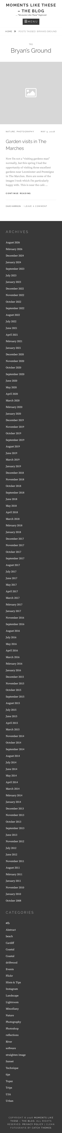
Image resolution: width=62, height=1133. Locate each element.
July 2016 (11, 637)
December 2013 (15, 808)
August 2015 (13, 703)
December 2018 (15, 472)
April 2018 (12, 512)
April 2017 (12, 591)
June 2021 (11, 328)
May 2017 (11, 584)
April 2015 (12, 723)
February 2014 (14, 795)
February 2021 (14, 341)
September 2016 (15, 624)
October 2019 (13, 433)
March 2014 (13, 788)
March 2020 (13, 400)
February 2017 (14, 604)
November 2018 (15, 479)
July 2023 (11, 275)
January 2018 (13, 532)
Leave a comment (36, 206)
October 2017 (13, 552)
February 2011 (14, 874)
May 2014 (11, 775)
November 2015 (15, 683)
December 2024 (15, 255)
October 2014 (13, 742)
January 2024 (13, 262)
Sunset (10, 1061)
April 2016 (12, 650)
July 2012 (11, 848)
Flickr (9, 975)
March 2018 (13, 519)
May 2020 (11, 387)
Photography (25, 132)
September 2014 (15, 749)
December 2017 (15, 538)
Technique (12, 1068)
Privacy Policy (32, 1124)
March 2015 (13, 729)
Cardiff (10, 943)
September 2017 (15, 558)
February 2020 (14, 407)
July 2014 (11, 762)
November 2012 (15, 841)
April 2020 (12, 394)
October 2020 (13, 367)
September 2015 (15, 696)
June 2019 (11, 453)
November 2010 (15, 887)
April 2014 (12, 782)
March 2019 (13, 459)
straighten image (16, 1055)
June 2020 (11, 380)
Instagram (12, 989)
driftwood (11, 962)
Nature (10, 132)
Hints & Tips (13, 982)
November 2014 (15, 736)
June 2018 (11, 499)
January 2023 (13, 282)
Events (10, 969)
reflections (12, 1035)
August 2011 (13, 867)
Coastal (10, 949)
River (9, 1041)
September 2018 (15, 492)
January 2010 (13, 894)
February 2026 (14, 249)
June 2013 (11, 835)
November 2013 (15, 815)
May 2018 (11, 505)
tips (8, 1074)
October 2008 (13, 900)
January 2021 (13, 348)
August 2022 (13, 315)
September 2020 (15, 374)
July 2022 (11, 321)
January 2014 (13, 802)
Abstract (11, 929)
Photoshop (12, 1028)
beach (9, 936)
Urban (9, 1101)
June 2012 (11, 854)
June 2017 (11, 578)
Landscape (12, 995)
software (11, 1048)
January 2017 (13, 611)
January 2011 (13, 881)
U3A (8, 1094)
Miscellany (12, 1008)
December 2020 (15, 354)
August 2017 (13, 565)
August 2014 (13, 756)
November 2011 (15, 861)
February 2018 (14, 525)
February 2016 (14, 663)
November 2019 (15, 427)
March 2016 (13, 657)
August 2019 (13, 446)
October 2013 (13, 821)
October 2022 (13, 301)
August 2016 (13, 631)
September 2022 (15, 308)
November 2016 (15, 617)
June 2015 (11, 716)
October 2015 (13, 690)
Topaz (9, 1081)
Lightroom (12, 1002)
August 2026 (13, 242)
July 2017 (11, 571)
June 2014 (11, 769)
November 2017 (15, 545)
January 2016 (13, 670)
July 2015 (11, 709)
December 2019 (15, 420)
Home (9, 31)
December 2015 (15, 677)
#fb (8, 923)
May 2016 (11, 644)
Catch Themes (42, 1128)
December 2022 (15, 288)
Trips (9, 1087)
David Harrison (13, 206)
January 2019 (13, 466)
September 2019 (15, 440)
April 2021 (12, 334)
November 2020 (15, 361)
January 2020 (13, 413)
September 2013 (15, 828)
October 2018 (13, 486)
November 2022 (15, 295)
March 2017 (13, 598)
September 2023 (15, 268)
